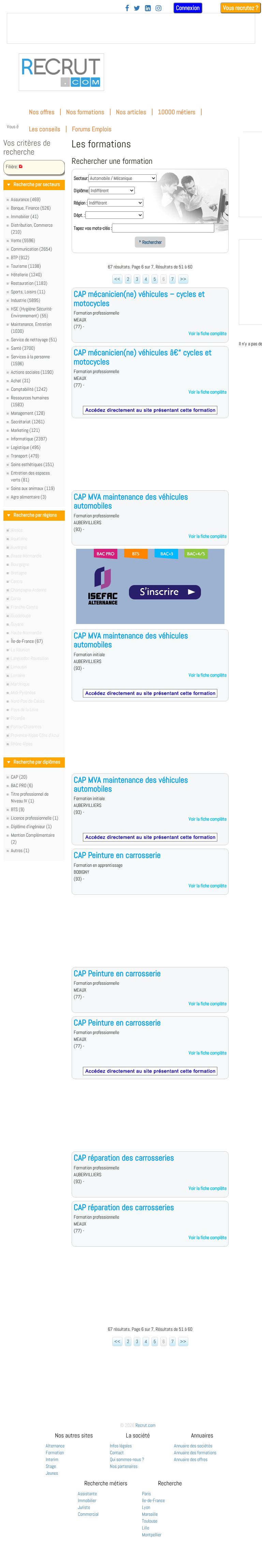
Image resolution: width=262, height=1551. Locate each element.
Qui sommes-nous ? (127, 1459)
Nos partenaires (123, 1466)
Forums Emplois (92, 129)
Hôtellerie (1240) (26, 274)
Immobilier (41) (25, 216)
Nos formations (85, 112)
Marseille (150, 1514)
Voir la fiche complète (208, 333)
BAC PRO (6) (22, 785)
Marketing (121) (25, 430)
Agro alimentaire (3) (28, 497)
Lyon (146, 1507)
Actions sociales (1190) (32, 372)
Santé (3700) (23, 348)
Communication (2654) (31, 249)
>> (183, 279)
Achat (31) (20, 380)
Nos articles (131, 112)
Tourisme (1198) (26, 266)
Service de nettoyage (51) (34, 339)
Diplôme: (81, 190)
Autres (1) (20, 850)
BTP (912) (20, 257)
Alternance (55, 1446)
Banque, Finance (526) (31, 208)
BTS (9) (18, 809)
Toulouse (149, 1521)
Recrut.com (145, 1425)
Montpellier (151, 1535)
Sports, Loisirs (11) (28, 292)
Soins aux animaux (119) (33, 488)
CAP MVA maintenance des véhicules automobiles (131, 501)
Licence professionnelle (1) (34, 818)
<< (117, 279)
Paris (146, 1493)
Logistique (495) (26, 447)
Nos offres (42, 112)
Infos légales (121, 1446)
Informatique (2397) (29, 439)
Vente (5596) (23, 240)
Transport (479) (25, 456)
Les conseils (44, 129)
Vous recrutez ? (240, 8)
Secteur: (81, 178)
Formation (55, 1452)
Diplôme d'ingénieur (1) (31, 826)
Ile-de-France (153, 1500)
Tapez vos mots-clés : (93, 228)
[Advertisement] (150, 459)
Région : (80, 203)
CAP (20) (19, 777)
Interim (52, 1459)
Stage (51, 1466)
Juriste (84, 1507)
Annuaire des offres (190, 1459)
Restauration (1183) (29, 283)
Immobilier (87, 1500)
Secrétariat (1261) (28, 422)
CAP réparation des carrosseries (124, 1157)
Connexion (188, 8)
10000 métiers (176, 112)
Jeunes (52, 1473)
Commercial (88, 1514)
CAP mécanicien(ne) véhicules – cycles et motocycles (139, 298)
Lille (145, 1528)
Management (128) (28, 413)
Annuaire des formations (195, 1452)
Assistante (87, 1493)
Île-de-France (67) (27, 641)
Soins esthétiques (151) (32, 464)
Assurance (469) (26, 199)
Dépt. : (79, 215)
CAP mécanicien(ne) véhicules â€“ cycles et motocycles (143, 357)
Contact (117, 1452)
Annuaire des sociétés (193, 1446)
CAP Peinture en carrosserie (117, 855)
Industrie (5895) (25, 300)
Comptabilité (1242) (29, 389)
